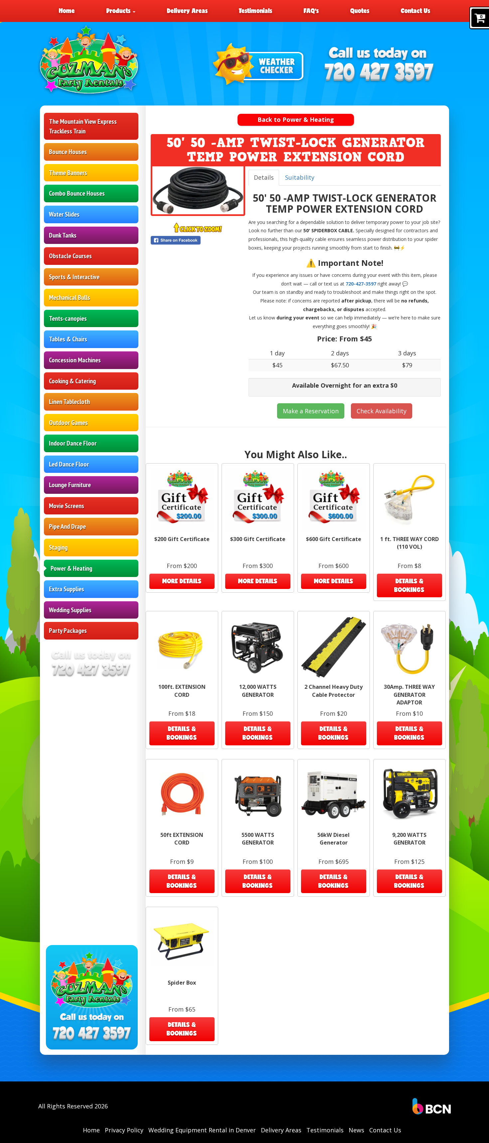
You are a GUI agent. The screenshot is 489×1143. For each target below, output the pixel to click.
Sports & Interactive (74, 277)
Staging (58, 547)
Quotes (359, 10)
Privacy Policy (124, 1130)
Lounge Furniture (70, 484)
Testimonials (255, 10)
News (356, 1130)
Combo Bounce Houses (77, 193)
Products (119, 10)
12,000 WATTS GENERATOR (257, 690)
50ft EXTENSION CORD (181, 838)
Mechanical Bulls (69, 297)
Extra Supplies (66, 589)
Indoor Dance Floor (72, 443)
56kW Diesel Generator (333, 838)
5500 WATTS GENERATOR (258, 838)
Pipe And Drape (67, 526)
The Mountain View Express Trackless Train (83, 126)
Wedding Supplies (70, 610)
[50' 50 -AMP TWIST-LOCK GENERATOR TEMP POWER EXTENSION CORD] (198, 190)
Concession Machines (75, 360)
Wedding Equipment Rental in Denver (202, 1130)
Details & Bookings (409, 585)
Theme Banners (68, 172)
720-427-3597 (361, 284)
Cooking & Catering (72, 381)
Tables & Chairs (68, 339)
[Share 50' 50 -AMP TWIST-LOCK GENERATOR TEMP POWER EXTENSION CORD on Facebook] (198, 240)
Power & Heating (71, 568)
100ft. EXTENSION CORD (182, 690)
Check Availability (382, 411)
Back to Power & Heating (295, 119)
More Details (182, 581)
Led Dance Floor (69, 464)
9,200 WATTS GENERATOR (409, 838)
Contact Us (415, 10)
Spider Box (182, 982)
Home (67, 10)
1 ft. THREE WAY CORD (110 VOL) (409, 542)
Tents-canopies (68, 318)
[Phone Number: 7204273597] (378, 73)
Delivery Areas (187, 10)
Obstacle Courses (70, 256)
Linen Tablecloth (69, 401)
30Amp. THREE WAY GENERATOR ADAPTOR (409, 694)
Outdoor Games (68, 422)
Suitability (299, 177)
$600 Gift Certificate (333, 539)
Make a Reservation (311, 411)
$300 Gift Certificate (257, 539)
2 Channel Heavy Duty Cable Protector (333, 690)
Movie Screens (66, 505)
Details (264, 177)
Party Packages (68, 630)
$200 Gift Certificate (182, 539)
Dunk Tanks (63, 235)
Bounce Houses (68, 151)
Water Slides (64, 214)
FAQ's (311, 10)
